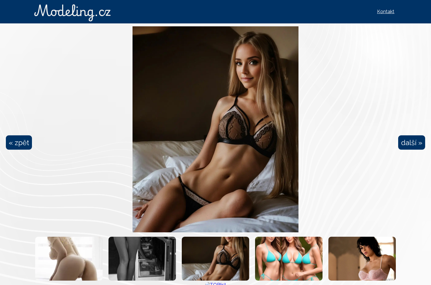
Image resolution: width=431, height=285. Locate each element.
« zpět (19, 142)
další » (411, 142)
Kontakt (385, 11)
